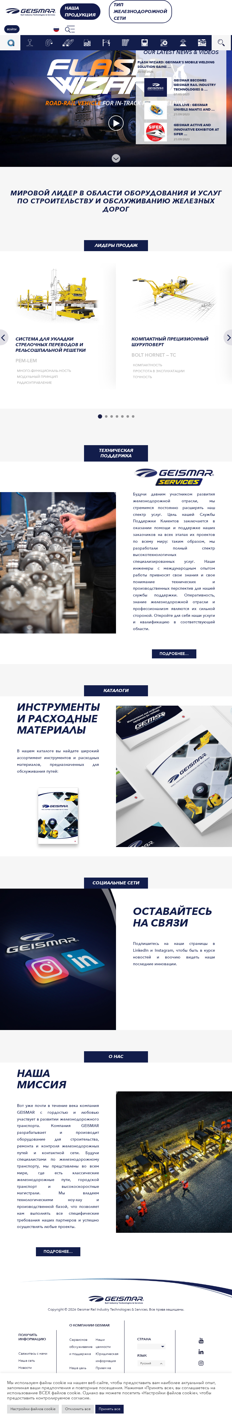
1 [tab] (100, 416)
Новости (25, 1367)
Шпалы (68, 43)
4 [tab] (117, 416)
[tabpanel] (58, 326)
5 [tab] (122, 416)
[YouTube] (201, 1341)
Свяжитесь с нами (32, 1353)
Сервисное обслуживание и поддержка (81, 1346)
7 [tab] (133, 416)
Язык (142, 1356)
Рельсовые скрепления (49, 42)
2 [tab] (106, 416)
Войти (11, 29)
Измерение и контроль (183, 42)
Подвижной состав (144, 42)
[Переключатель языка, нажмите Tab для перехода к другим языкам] (56, 29)
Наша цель (77, 1368)
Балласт (87, 43)
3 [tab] (111, 416)
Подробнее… (174, 653)
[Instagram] (201, 1363)
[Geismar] (29, 11)
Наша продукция (80, 11)
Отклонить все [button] (78, 1409)
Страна (144, 1339)
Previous (4, 337)
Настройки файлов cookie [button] (32, 1409)
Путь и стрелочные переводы (125, 42)
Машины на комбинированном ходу (163, 42)
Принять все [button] (109, 1409)
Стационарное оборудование (202, 42)
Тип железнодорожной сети (140, 11)
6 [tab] (127, 416)
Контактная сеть (106, 42)
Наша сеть (26, 1360)
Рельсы (30, 43)
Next (228, 337)
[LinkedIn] (201, 1352)
